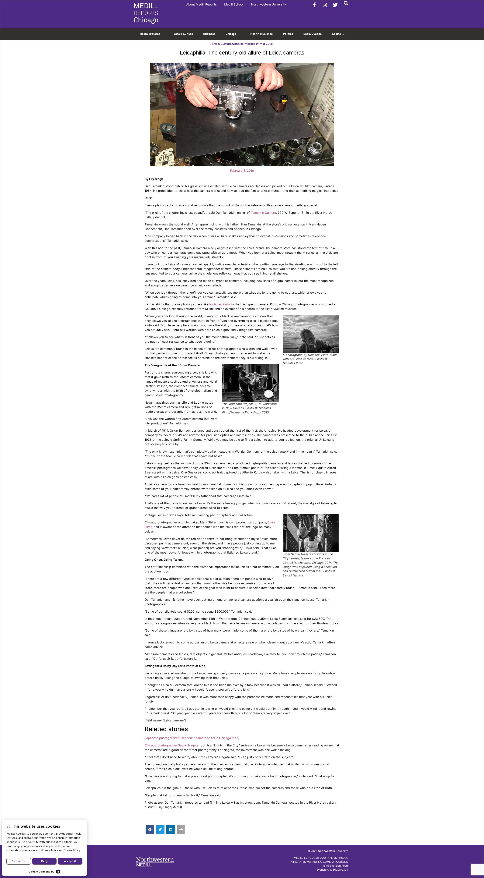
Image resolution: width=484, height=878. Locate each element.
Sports (336, 34)
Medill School (234, 4)
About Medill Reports (201, 4)
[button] (346, 3)
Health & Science (261, 34)
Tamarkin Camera (263, 212)
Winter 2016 (264, 43)
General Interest (243, 43)
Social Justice (312, 34)
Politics (288, 34)
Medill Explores (150, 34)
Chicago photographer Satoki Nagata (172, 745)
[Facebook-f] (314, 4)
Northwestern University (268, 4)
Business (209, 34)
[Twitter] (335, 4)
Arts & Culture (183, 34)
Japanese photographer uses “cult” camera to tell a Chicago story (192, 738)
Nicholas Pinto (219, 304)
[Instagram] (325, 4)
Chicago (231, 34)
